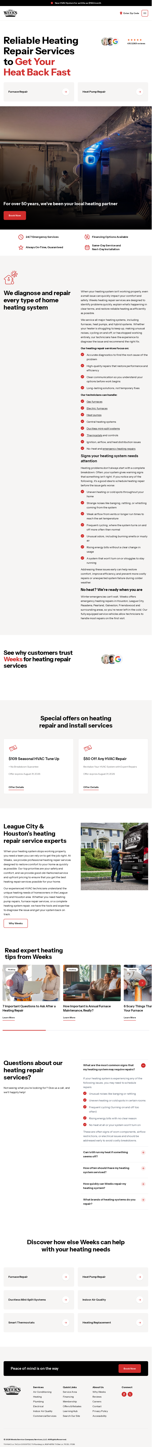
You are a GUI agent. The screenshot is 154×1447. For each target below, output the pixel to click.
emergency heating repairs (119, 448)
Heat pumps (94, 415)
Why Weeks (16, 923)
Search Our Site (71, 1415)
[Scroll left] (9, 983)
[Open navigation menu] (145, 13)
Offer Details (16, 787)
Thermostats (94, 435)
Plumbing (38, 1401)
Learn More (9, 1017)
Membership (70, 1401)
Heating (37, 1396)
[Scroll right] (142, 983)
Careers (96, 1401)
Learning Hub (70, 1411)
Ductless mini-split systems (103, 428)
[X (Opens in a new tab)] (130, 1394)
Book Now (15, 215)
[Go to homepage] (10, 13)
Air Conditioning (42, 1391)
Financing (68, 1396)
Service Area (70, 1391)
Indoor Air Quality (42, 1411)
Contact (97, 1406)
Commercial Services (44, 1415)
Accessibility (99, 1415)
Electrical (38, 1406)
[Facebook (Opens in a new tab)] (124, 1394)
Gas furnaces (94, 401)
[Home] (12, 1390)
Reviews (97, 1396)
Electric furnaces (97, 408)
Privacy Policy (100, 1411)
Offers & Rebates (72, 1406)
